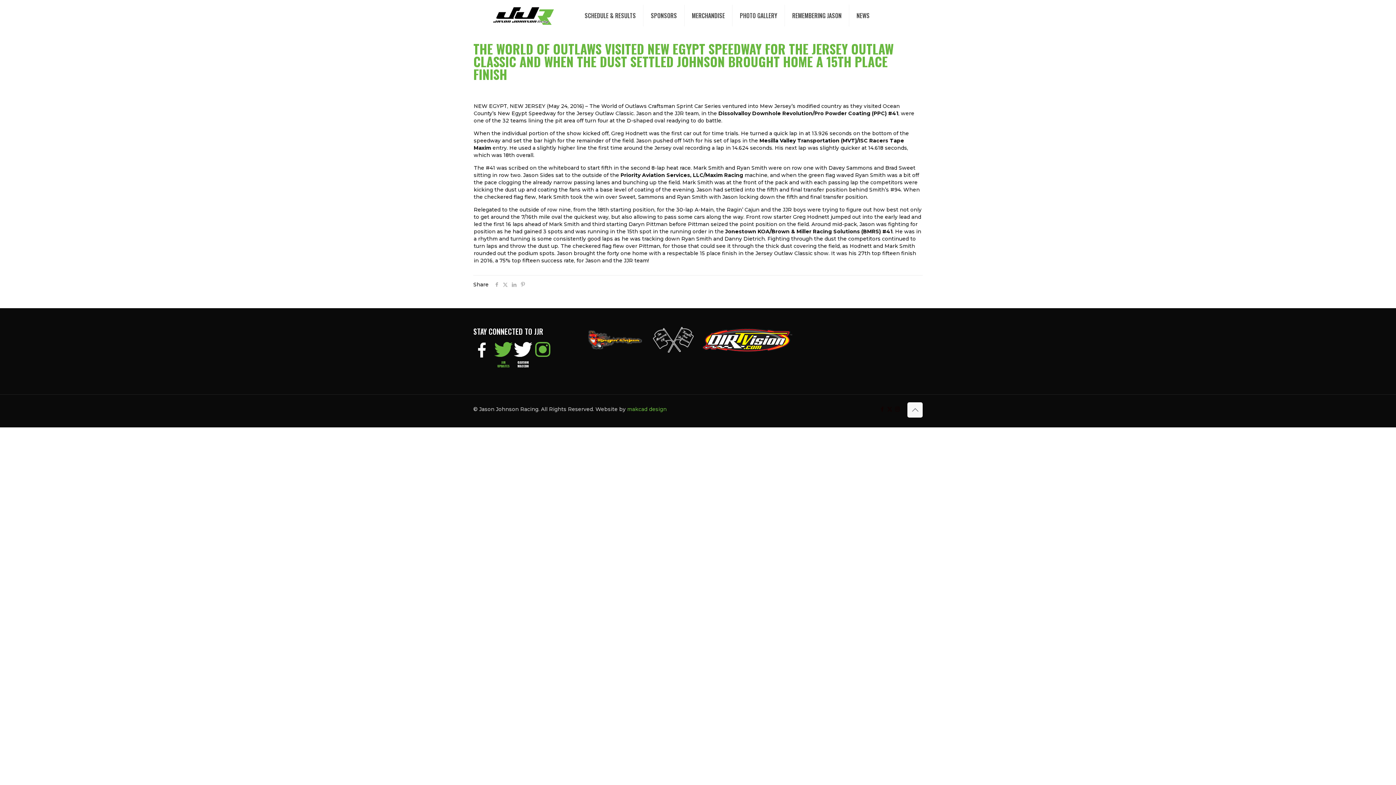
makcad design (647, 409)
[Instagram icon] (897, 409)
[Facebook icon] (882, 409)
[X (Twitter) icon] (889, 409)
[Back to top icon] (915, 410)
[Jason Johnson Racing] (523, 15)
